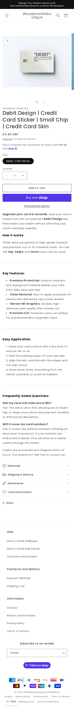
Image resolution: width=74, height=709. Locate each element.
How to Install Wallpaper (22, 541)
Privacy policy (41, 696)
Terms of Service (18, 631)
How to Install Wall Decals (23, 548)
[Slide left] (29, 102)
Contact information (48, 701)
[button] (7, 15)
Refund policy (23, 696)
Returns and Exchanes (21, 615)
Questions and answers (22, 556)
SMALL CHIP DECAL (18, 161)
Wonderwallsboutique (35, 692)
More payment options (37, 205)
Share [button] (9, 503)
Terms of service (60, 696)
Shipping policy (26, 701)
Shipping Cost (16, 586)
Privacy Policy (15, 623)
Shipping (7, 139)
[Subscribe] (63, 653)
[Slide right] (44, 102)
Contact (12, 608)
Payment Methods (19, 578)
